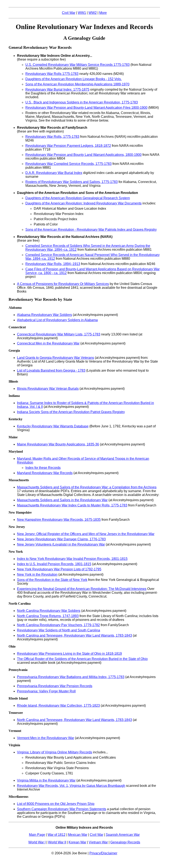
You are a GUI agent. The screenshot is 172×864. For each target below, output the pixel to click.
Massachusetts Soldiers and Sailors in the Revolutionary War (62, 500)
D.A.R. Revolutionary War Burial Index (53, 173)
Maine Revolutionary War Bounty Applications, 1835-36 (58, 444)
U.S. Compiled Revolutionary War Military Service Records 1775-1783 (77, 64)
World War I (37, 842)
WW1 (82, 13)
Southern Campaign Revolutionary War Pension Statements (61, 809)
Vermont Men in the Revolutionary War (45, 738)
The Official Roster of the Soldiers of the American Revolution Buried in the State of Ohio (82, 659)
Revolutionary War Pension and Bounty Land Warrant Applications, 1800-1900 (83, 154)
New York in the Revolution (37, 574)
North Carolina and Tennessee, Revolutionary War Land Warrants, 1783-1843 (74, 635)
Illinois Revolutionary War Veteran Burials (48, 388)
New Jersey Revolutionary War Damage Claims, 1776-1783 (61, 539)
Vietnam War (98, 842)
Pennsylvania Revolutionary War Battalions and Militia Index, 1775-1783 (70, 677)
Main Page (37, 834)
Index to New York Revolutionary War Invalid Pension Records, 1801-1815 (72, 559)
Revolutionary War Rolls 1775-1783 (51, 74)
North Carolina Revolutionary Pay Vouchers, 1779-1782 (58, 625)
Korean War (77, 842)
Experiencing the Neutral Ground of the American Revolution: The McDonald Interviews (81, 589)
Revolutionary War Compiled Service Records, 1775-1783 (68, 164)
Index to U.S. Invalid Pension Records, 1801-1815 (54, 564)
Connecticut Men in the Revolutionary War (48, 343)
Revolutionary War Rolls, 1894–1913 (52, 264)
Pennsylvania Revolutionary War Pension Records (54, 686)
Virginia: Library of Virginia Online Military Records (54, 752)
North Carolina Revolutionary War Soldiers (48, 610)
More (103, 13)
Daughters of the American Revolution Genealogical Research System (77, 198)
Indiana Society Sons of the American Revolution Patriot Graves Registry (71, 412)
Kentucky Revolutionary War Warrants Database (53, 426)
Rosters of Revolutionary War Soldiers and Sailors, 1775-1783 (71, 182)
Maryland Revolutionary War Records (45, 473)
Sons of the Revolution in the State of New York (52, 580)
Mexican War (77, 834)
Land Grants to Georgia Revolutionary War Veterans (55, 357)
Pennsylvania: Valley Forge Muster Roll (46, 691)
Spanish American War (123, 834)
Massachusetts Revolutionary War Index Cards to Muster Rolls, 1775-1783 (72, 505)
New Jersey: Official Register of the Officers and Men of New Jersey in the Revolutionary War (85, 534)
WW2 (93, 13)
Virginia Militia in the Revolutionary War (46, 780)
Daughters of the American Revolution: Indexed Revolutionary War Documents (83, 203)
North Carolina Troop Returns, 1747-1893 (48, 616)
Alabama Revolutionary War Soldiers (44, 315)
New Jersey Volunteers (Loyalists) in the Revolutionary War (61, 544)
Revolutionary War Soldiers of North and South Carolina (58, 630)
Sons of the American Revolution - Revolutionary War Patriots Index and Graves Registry (91, 229)
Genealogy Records (125, 842)
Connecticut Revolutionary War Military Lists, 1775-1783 (58, 334)
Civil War (68, 13)
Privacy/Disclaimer (103, 853)
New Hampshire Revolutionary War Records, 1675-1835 (59, 519)
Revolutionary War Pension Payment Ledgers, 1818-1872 (68, 145)
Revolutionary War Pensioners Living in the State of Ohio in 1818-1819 (69, 653)
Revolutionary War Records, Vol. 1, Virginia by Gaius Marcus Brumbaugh (71, 785)
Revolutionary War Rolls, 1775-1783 (52, 136)
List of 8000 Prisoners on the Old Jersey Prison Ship (55, 804)
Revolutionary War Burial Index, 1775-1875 (57, 89)
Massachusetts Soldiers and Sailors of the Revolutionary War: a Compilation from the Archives (86, 487)
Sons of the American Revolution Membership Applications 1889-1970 (77, 84)
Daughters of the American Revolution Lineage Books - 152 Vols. (73, 79)
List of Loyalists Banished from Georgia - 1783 (51, 370)
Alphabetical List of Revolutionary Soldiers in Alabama (57, 320)
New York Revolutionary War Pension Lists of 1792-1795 (59, 569)
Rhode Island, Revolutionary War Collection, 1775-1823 (58, 705)
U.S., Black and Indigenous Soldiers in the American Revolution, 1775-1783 (81, 102)
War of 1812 (56, 834)
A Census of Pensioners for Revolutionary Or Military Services (63, 284)
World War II (57, 842)
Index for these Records (43, 467)
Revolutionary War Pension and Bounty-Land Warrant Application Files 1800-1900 (86, 107)
